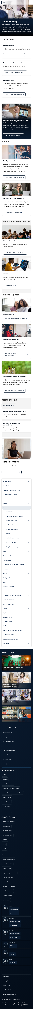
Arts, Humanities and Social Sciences (12, 667)
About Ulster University (9, 821)
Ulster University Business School (11, 719)
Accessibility (6, 976)
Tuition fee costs (8, 46)
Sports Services (6, 801)
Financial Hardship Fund (11, 340)
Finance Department (7, 877)
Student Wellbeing (7, 895)
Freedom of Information (9, 990)
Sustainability (6, 899)
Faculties (5, 839)
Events (4, 848)
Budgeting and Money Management (14, 377)
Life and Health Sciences (9, 702)
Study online (5, 754)
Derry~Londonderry (7, 783)
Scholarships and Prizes (10, 241)
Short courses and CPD (8, 750)
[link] (16, 50)
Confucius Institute (7, 863)
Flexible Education (7, 881)
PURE (4, 764)
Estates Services (6, 810)
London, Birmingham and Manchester (13, 793)
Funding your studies (10, 161)
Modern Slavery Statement (10, 994)
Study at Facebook (15, 921)
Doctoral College (6, 759)
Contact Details (7, 826)
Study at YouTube (15, 933)
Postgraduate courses (8, 741)
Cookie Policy (6, 985)
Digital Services (6, 867)
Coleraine (5, 778)
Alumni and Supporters (8, 859)
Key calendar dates (8, 835)
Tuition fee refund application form (14, 411)
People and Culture (7, 890)
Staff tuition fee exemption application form (11, 424)
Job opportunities (7, 830)
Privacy (4, 972)
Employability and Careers (9, 872)
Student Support (8, 314)
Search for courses (7, 732)
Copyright (5, 981)
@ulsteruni (12, 962)
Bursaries (6, 274)
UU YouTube (13, 937)
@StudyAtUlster (14, 909)
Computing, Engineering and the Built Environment (9, 685)
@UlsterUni (12, 912)
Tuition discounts (8, 80)
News (4, 843)
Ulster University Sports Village (11, 788)
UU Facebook (13, 925)
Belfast (4, 774)
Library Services (6, 805)
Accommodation (6, 796)
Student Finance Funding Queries (13, 198)
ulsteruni (12, 954)
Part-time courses (7, 745)
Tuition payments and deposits (13, 63)
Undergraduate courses (8, 736)
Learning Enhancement (8, 886)
